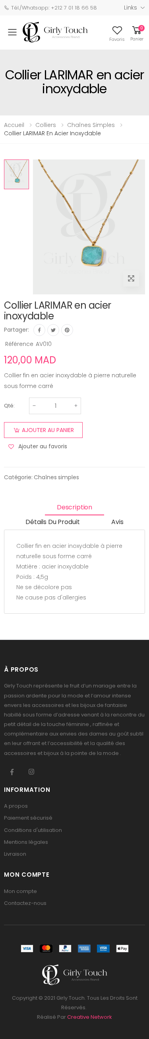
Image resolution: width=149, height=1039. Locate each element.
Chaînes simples (56, 477)
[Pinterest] (67, 330)
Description (74, 507)
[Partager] (39, 330)
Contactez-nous (25, 903)
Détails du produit (52, 521)
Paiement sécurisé (28, 818)
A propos (16, 806)
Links (130, 8)
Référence (19, 344)
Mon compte (20, 891)
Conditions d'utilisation (33, 830)
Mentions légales (26, 842)
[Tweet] (53, 330)
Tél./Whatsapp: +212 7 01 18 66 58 (54, 8)
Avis (117, 521)
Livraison (15, 854)
